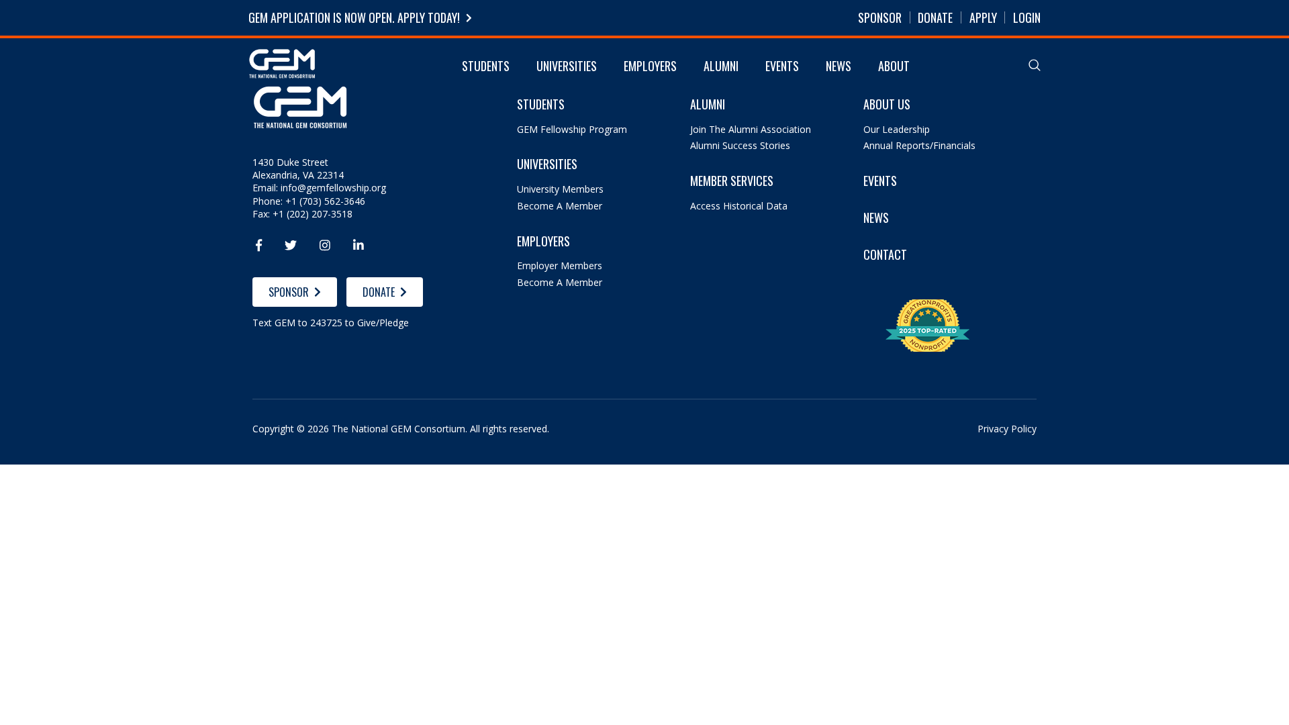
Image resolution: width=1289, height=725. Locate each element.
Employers (650, 66)
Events (782, 66)
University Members (560, 189)
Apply (983, 17)
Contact (885, 254)
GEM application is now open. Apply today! (354, 17)
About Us (886, 104)
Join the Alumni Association (750, 129)
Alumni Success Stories (740, 145)
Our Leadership (896, 129)
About (894, 66)
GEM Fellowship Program (572, 129)
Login (1027, 17)
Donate (935, 17)
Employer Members (559, 265)
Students (486, 66)
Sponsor (880, 17)
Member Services (731, 181)
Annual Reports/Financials (919, 145)
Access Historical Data (738, 205)
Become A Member (559, 205)
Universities (566, 66)
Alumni (721, 66)
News (838, 66)
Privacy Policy (1007, 428)
